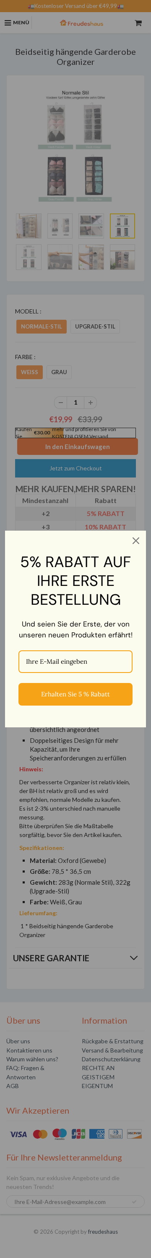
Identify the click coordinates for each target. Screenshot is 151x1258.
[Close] (136, 541)
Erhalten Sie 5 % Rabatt (75, 694)
